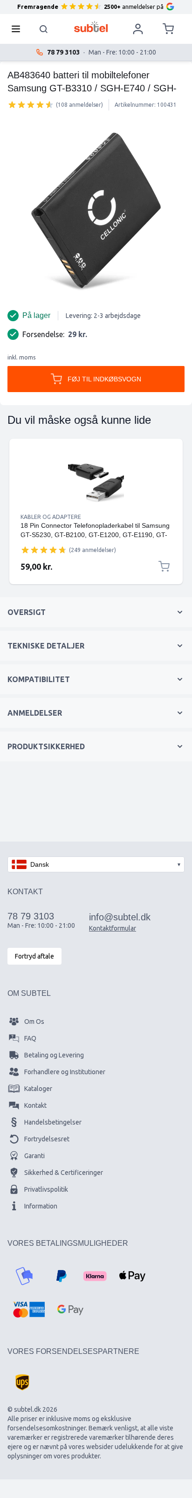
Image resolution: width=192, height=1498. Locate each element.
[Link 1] (96, 482)
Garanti (34, 1156)
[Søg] (44, 29)
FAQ (30, 1038)
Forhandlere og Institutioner (64, 1072)
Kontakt (35, 1105)
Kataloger (38, 1088)
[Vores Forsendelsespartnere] (22, 1382)
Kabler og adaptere (51, 517)
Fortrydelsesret (46, 1139)
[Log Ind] (138, 29)
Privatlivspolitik (46, 1189)
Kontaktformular (112, 928)
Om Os (34, 1021)
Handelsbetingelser (53, 1122)
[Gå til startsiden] (91, 26)
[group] (30, 104)
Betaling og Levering (54, 1055)
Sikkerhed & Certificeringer (63, 1172)
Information (40, 1206)
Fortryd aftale (34, 956)
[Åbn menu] (18, 29)
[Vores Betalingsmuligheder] (24, 1276)
